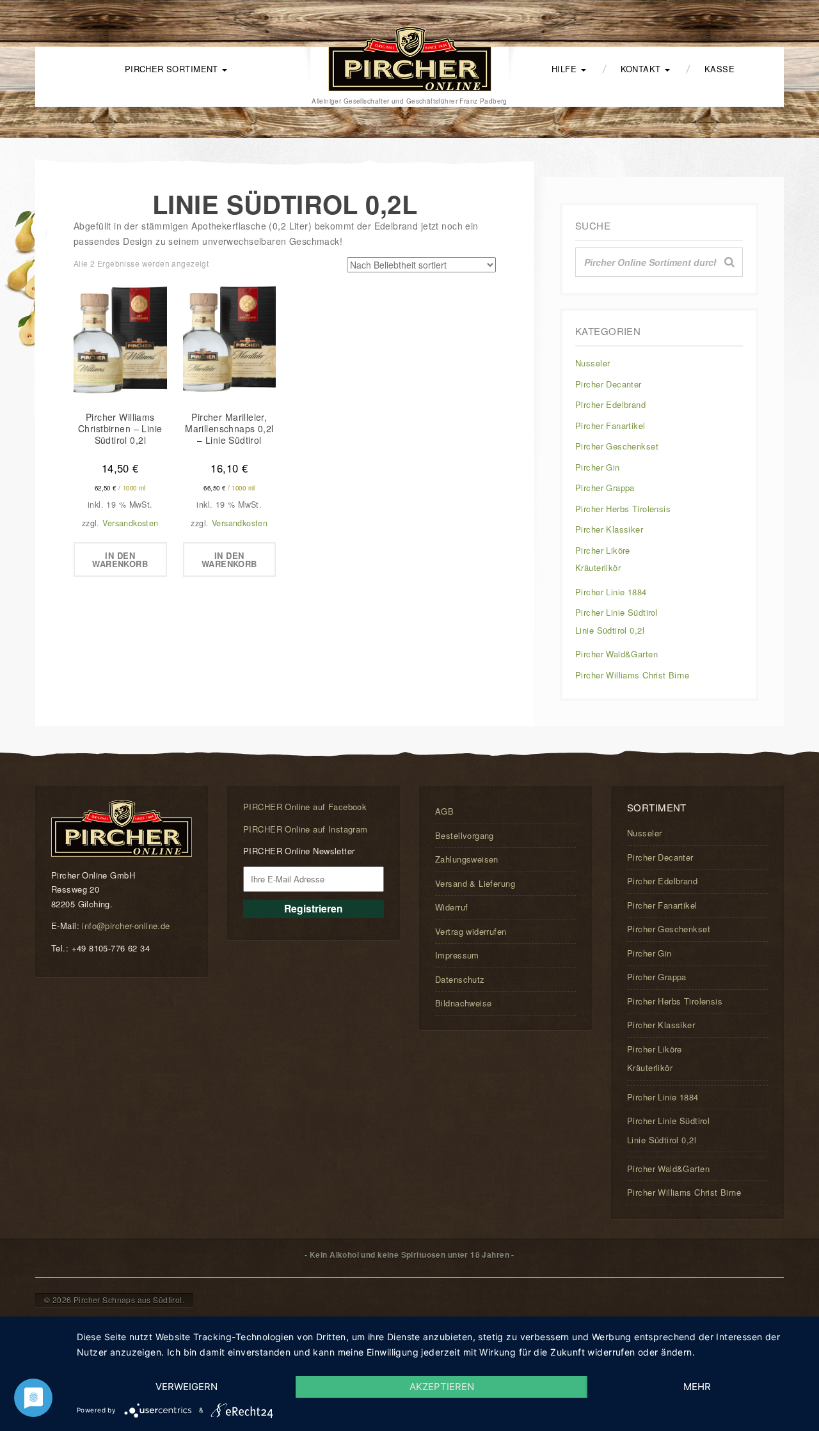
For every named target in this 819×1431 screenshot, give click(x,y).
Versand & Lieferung (475, 883)
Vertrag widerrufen (471, 931)
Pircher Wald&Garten (616, 654)
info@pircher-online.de (126, 925)
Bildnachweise (463, 1003)
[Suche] (729, 262)
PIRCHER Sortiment (173, 69)
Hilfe (566, 69)
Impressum (457, 955)
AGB (444, 811)
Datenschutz (460, 979)
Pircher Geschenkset (616, 446)
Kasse (719, 69)
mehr (697, 1386)
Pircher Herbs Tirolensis (623, 509)
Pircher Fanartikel (610, 425)
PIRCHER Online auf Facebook (305, 807)
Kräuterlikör (598, 567)
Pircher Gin (597, 467)
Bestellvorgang (464, 835)
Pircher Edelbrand (610, 404)
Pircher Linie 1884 (611, 592)
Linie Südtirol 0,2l (609, 630)
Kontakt (642, 69)
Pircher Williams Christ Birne (632, 675)
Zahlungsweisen (466, 859)
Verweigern (186, 1386)
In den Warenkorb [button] (120, 559)
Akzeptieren (442, 1386)
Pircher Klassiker (609, 529)
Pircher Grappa (605, 487)
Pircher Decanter (608, 384)
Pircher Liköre (602, 550)
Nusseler (592, 363)
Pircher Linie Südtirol (616, 612)
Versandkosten (130, 523)
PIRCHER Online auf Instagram (305, 829)
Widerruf (451, 907)
